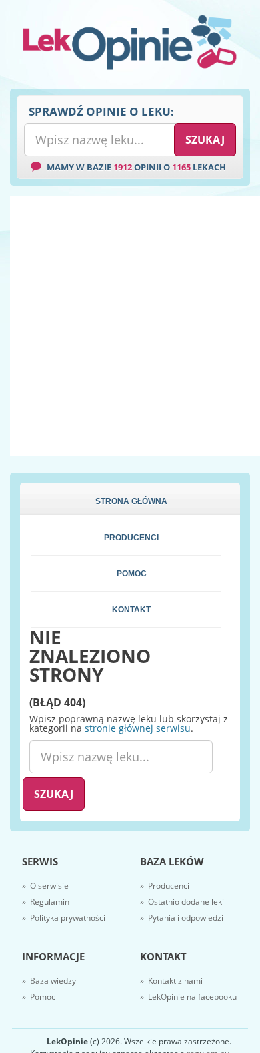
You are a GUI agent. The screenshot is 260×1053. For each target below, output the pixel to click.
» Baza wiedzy (49, 980)
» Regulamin (45, 901)
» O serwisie (45, 885)
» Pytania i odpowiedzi (181, 917)
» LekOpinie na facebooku (188, 996)
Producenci (131, 537)
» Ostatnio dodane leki (182, 901)
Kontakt (131, 609)
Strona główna (131, 501)
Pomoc (132, 573)
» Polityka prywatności (63, 917)
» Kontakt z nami (171, 980)
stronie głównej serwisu (138, 728)
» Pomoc (38, 996)
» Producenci (164, 885)
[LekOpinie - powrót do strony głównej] (130, 41)
